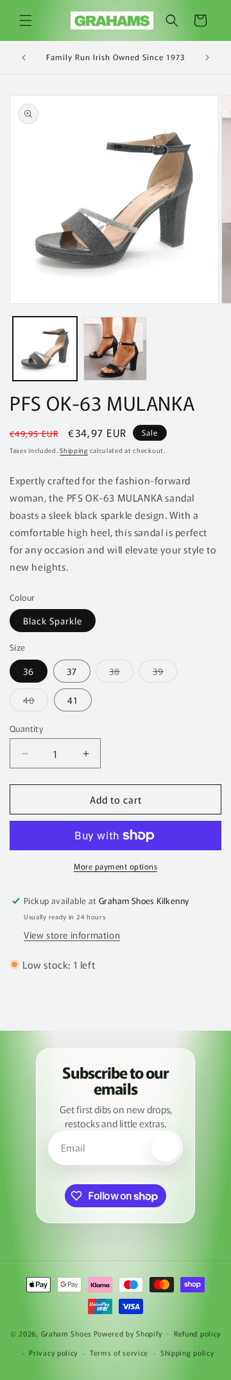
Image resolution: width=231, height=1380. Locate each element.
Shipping (74, 450)
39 (165, 673)
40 (35, 702)
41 (72, 700)
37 (72, 671)
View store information (72, 934)
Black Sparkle (52, 620)
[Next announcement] (207, 58)
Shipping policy (187, 1352)
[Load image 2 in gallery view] (115, 349)
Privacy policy (53, 1352)
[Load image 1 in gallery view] (45, 349)
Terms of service (119, 1352)
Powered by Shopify (128, 1333)
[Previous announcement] (24, 58)
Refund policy (197, 1333)
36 (28, 671)
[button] (26, 20)
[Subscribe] (165, 1148)
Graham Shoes (66, 1333)
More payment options (115, 866)
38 (121, 673)
